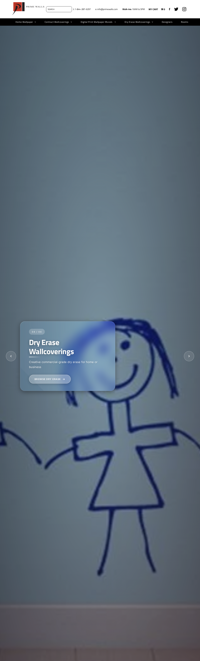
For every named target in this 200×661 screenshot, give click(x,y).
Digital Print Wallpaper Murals (97, 22)
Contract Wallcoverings (57, 22)
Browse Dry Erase (48, 379)
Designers (167, 22)
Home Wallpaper (24, 22)
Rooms (184, 22)
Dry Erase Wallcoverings (137, 22)
